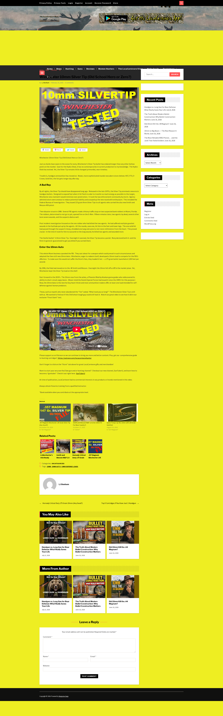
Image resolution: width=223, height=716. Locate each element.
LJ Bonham (45, 83)
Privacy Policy (45, 3)
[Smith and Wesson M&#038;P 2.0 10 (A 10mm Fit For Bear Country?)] (88, 413)
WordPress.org (150, 224)
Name (46, 656)
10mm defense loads (69, 466)
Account (88, 3)
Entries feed (149, 217)
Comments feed (150, 220)
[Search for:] (156, 74)
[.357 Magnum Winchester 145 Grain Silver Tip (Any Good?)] (55, 413)
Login (70, 3)
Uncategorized (58, 463)
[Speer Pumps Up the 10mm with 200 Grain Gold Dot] (122, 413)
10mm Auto (56, 466)
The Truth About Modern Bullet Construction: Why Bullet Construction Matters (87, 549)
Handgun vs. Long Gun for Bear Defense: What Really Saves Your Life (55, 549)
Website (46, 666)
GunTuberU (80, 373)
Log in (146, 214)
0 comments (69, 83)
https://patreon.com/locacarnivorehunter (75, 358)
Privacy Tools (60, 3)
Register (79, 3)
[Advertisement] (111, 48)
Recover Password (103, 3)
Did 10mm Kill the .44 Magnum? (118, 548)
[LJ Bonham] (49, 484)
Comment (47, 637)
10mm (49, 466)
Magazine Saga (63, 696)
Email (93, 656)
